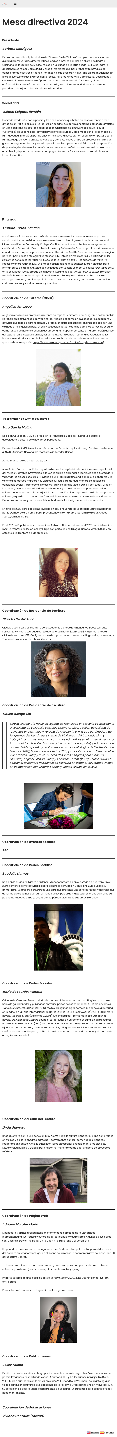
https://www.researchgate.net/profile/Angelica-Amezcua (68, 342)
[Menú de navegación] (15, 3)
